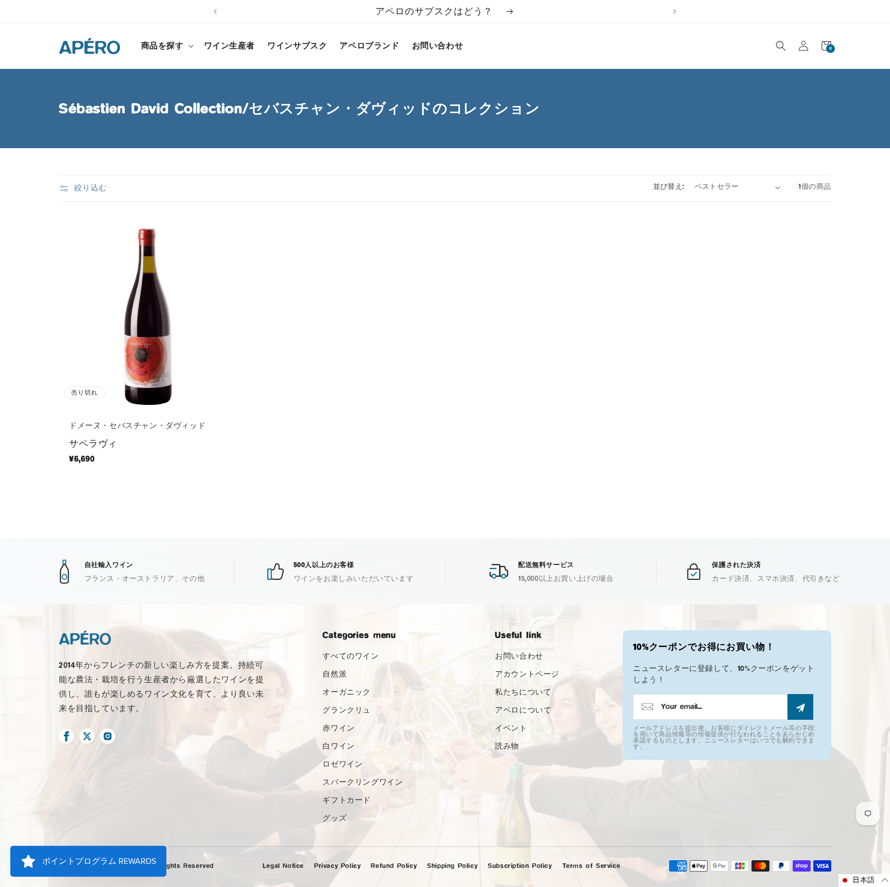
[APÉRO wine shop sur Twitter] (87, 736)
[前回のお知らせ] (215, 11)
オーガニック (346, 692)
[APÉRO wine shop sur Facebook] (66, 736)
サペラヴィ (93, 443)
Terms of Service (591, 865)
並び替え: (668, 186)
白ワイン (338, 746)
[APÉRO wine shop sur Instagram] (107, 736)
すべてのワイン (350, 656)
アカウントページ (527, 674)
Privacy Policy (337, 865)
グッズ (334, 818)
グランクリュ (346, 710)
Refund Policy (394, 865)
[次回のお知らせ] (674, 11)
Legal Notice (283, 865)
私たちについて (523, 692)
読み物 (507, 746)
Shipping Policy (452, 865)
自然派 (334, 674)
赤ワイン (338, 728)
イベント (511, 728)
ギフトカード (346, 800)
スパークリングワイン (362, 782)
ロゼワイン (342, 764)
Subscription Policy (520, 865)
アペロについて (523, 710)
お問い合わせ (519, 656)
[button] (166, 46)
